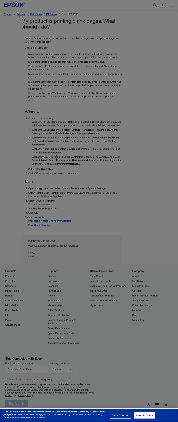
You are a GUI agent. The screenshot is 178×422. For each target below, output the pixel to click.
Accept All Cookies (144, 415)
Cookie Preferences (120, 415)
